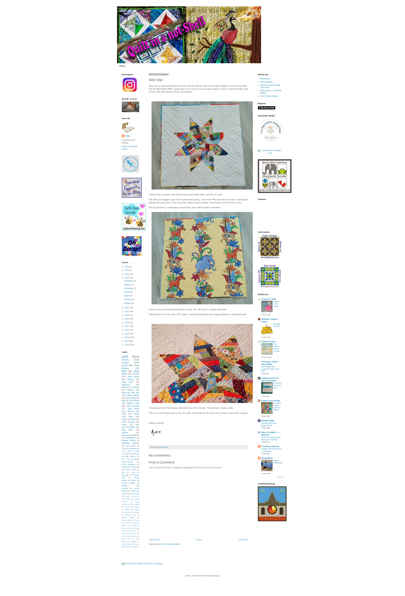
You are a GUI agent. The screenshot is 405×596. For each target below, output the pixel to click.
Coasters (136, 512)
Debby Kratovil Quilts (270, 401)
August (127, 292)
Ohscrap (133, 531)
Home (122, 66)
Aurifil (124, 365)
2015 (127, 334)
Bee (134, 496)
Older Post (243, 540)
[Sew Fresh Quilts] (134, 230)
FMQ (124, 414)
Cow (133, 472)
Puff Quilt (125, 536)
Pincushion (135, 467)
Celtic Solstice (128, 422)
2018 (127, 323)
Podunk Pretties (268, 342)
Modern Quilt (133, 403)
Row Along (130, 398)
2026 (127, 267)
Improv (133, 491)
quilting (136, 507)
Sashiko (133, 541)
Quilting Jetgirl (267, 421)
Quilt (125, 356)
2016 (127, 330)
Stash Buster (133, 377)
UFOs (124, 419)
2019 (127, 319)
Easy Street (133, 409)
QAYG (134, 536)
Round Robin (130, 470)
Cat (123, 472)
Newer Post (154, 540)
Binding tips (265, 79)
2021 (127, 311)
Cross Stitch (127, 451)
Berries (136, 509)
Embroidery (131, 438)
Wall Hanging (133, 406)
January (127, 303)
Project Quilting (128, 483)
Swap (124, 494)
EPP (137, 451)
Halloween (133, 448)
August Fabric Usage (276, 304)
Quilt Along (134, 400)
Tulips (134, 547)
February (128, 299)
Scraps (125, 362)
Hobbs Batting (132, 395)
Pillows (131, 411)
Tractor (127, 507)
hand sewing (134, 494)
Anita (127, 136)
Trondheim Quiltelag (270, 446)
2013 (127, 341)
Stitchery (130, 379)
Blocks (125, 387)
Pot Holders (126, 499)
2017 (127, 326)
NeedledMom (267, 458)
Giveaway (126, 435)
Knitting (124, 467)
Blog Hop (126, 393)
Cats (123, 448)
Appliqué (126, 385)
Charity (125, 359)
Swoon (125, 432)
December (129, 281)
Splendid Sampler (130, 443)
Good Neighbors (129, 464)
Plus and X (132, 533)
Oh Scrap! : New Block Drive (277, 385)
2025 (127, 270)
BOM (124, 371)
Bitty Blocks (130, 456)
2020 (127, 315)
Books (127, 512)
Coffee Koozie (130, 515)
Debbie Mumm (128, 517)
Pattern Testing (129, 440)
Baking (127, 509)
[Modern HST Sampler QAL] (270, 153)
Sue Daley (135, 504)
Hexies (127, 454)
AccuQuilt (131, 427)
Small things (126, 544)
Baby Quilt (127, 382)
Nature (131, 390)
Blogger (216, 576)
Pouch (136, 414)
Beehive (136, 454)
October (127, 285)
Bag (133, 419)
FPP (123, 459)
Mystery (136, 387)
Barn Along (130, 446)
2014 (127, 337)
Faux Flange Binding (269, 96)
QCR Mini (126, 539)
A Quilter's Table (268, 299)
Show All (280, 477)
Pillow (134, 480)
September (129, 288)
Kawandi (125, 475)
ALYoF (136, 373)
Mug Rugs (127, 430)
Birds (137, 435)
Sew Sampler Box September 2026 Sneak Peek (270, 369)
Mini (123, 400)
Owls (130, 416)
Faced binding (266, 82)
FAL (137, 393)
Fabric (124, 425)
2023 (127, 278)
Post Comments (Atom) (170, 544)
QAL (137, 425)
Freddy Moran (127, 520)
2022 (127, 308)
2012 (127, 345)
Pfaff (123, 533)
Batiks (127, 496)
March (127, 296)
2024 (127, 274)
